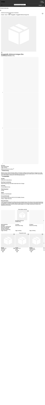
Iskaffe (16, 249)
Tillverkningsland (4, 189)
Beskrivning (5, 170)
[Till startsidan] (3, 1)
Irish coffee (3, 249)
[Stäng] (0, 10)
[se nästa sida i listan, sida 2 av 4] (43, 220)
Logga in (40, 5)
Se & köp (3, 250)
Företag (42, 2)
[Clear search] (26, 4)
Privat (42, 1)
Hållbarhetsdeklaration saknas (7, 169)
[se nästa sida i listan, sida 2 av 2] (44, 243)
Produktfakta (5, 176)
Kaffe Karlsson (32, 249)
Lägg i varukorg (4, 167)
